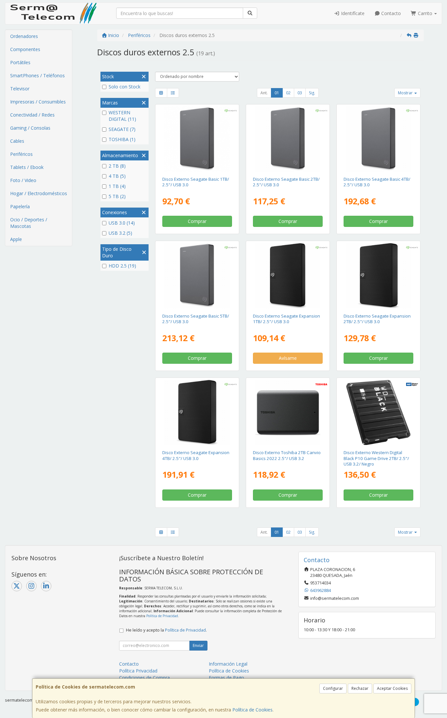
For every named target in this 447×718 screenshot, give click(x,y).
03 (299, 93)
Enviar (198, 645)
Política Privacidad (138, 671)
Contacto (390, 13)
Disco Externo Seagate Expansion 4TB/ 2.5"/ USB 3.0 (195, 455)
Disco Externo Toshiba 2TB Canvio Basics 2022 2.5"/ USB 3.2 (287, 455)
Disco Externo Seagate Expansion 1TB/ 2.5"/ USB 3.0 (286, 318)
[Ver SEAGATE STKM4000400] (197, 412)
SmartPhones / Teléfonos (37, 75)
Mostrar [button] (406, 93)
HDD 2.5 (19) (122, 266)
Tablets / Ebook (27, 167)
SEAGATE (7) (122, 129)
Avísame (288, 358)
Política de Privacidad (162, 616)
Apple (16, 239)
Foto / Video (23, 180)
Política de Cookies (252, 710)
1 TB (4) (117, 186)
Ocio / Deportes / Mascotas (28, 222)
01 (277, 93)
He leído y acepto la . (166, 630)
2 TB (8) (117, 166)
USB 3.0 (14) (122, 223)
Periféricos (21, 154)
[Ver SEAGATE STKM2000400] (378, 275)
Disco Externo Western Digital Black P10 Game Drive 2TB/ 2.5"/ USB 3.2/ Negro (376, 458)
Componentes (25, 49)
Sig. (312, 93)
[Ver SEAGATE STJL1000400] (197, 139)
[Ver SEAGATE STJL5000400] (197, 275)
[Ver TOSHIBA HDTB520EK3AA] (288, 412)
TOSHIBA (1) (122, 139)
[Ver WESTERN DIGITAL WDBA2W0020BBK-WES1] (378, 412)
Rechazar (359, 688)
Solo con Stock (124, 86)
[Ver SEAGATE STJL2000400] (288, 139)
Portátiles (20, 62)
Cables (17, 141)
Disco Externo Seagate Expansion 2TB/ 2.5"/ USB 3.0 (377, 318)
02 (288, 93)
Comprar (197, 221)
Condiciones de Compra (144, 677)
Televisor (19, 88)
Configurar (333, 688)
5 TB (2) (117, 196)
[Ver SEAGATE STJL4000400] (378, 139)
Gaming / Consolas (30, 128)
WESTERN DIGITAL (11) (122, 115)
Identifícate (352, 13)
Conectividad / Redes (32, 115)
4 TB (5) (117, 176)
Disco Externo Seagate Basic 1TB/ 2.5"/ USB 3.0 (195, 182)
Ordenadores (24, 36)
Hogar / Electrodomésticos (38, 193)
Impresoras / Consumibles (38, 102)
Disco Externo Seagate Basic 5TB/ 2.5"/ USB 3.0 (195, 318)
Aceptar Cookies (392, 688)
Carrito (425, 13)
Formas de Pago (226, 677)
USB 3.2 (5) (120, 233)
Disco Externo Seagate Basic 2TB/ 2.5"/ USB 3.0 (286, 182)
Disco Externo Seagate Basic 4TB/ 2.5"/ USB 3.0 (377, 182)
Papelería (20, 206)
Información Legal (228, 664)
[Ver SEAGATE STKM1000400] (288, 275)
